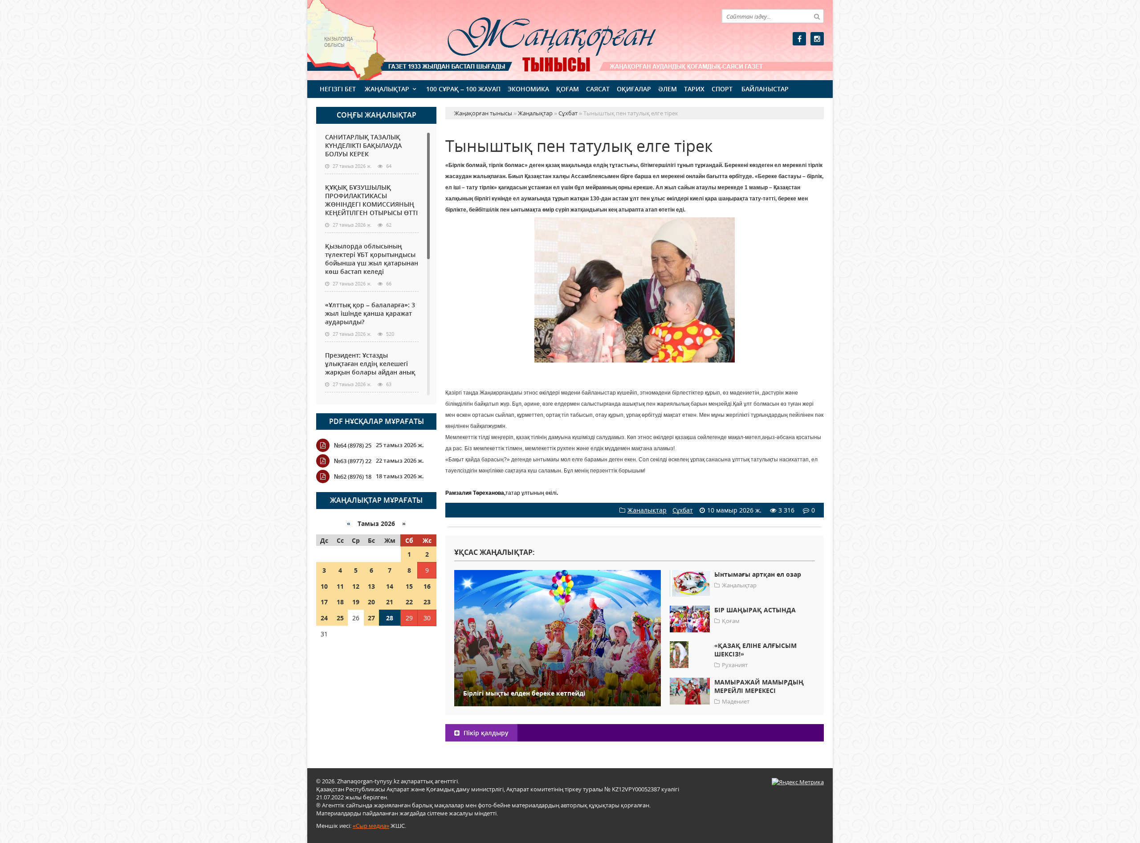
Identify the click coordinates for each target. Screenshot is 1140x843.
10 (324, 586)
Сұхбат (682, 510)
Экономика (528, 89)
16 (427, 586)
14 (389, 586)
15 (409, 586)
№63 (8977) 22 (352, 461)
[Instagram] (817, 38)
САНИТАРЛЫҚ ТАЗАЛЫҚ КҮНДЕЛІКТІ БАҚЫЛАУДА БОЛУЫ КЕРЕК (363, 145)
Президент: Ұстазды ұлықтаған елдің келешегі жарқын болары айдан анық (370, 363)
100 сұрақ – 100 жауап (463, 89)
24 (324, 618)
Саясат (598, 89)
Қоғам (567, 89)
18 (340, 602)
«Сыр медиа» (371, 826)
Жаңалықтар (387, 89)
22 (409, 602)
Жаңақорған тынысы (539, 39)
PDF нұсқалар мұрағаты (376, 421)
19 (355, 602)
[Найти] (816, 16)
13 (371, 586)
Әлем (667, 89)
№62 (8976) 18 (352, 476)
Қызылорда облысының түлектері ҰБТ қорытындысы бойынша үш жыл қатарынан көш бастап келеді (371, 259)
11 (340, 586)
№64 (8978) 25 (352, 445)
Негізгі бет (338, 89)
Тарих (694, 89)
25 (340, 618)
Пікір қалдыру (485, 733)
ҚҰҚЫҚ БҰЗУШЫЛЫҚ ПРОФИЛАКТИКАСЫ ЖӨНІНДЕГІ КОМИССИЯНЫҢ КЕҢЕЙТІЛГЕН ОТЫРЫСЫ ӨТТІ (371, 200)
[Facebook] (799, 38)
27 (371, 618)
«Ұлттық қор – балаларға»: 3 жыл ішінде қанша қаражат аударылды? (370, 313)
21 (389, 602)
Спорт (722, 89)
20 (371, 602)
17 (324, 602)
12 (355, 586)
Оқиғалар (634, 89)
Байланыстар (765, 89)
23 (427, 602)
